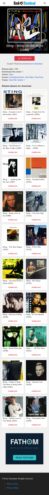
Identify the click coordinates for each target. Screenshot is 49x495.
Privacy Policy (13, 488)
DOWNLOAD (26, 58)
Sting (11, 74)
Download (12, 118)
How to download (35, 64)
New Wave (29, 77)
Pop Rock (39, 77)
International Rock (16, 77)
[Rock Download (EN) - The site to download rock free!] (24, 3)
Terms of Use (12, 484)
